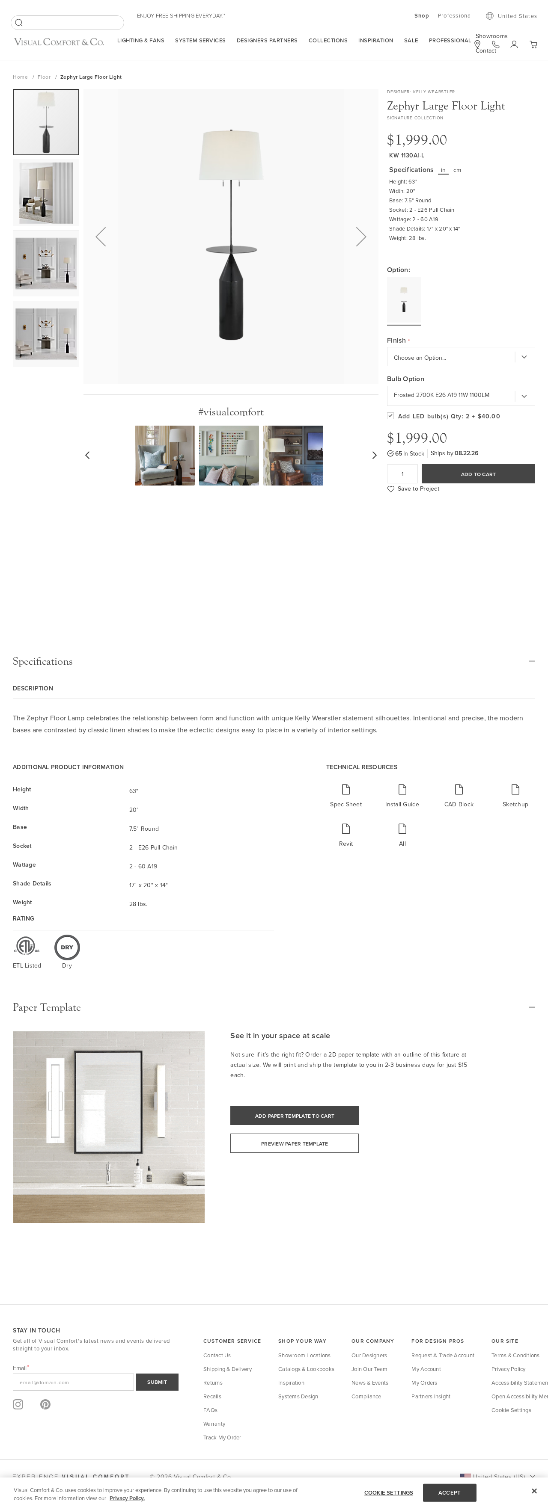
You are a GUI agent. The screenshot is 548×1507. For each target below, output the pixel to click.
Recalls (212, 1396)
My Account (426, 1369)
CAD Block (459, 804)
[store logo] (59, 45)
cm (457, 170)
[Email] (96, 1382)
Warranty (214, 1423)
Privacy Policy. (127, 1498)
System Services (200, 40)
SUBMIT (157, 1382)
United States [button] (517, 15)
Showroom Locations (304, 1355)
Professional (450, 40)
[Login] (514, 44)
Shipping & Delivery (227, 1369)
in (443, 170)
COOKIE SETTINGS (388, 1493)
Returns (213, 1382)
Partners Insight (430, 1396)
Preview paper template (294, 1143)
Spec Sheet (346, 804)
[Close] (534, 1491)
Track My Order (222, 1437)
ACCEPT (449, 1493)
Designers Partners (267, 40)
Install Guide (402, 804)
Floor (45, 76)
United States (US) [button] (499, 1476)
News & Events (369, 1382)
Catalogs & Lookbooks (306, 1369)
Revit (346, 843)
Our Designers (369, 1355)
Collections (328, 40)
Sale (411, 40)
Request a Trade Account (442, 1355)
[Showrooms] (477, 44)
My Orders (424, 1382)
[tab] (274, 661)
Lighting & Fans (141, 40)
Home (21, 76)
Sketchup (515, 804)
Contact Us (217, 1355)
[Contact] (496, 44)
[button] (100, 236)
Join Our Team (369, 1369)
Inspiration (375, 40)
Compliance (366, 1396)
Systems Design (298, 1396)
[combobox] (67, 22)
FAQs (210, 1410)
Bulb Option (405, 379)
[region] (274, 1492)
